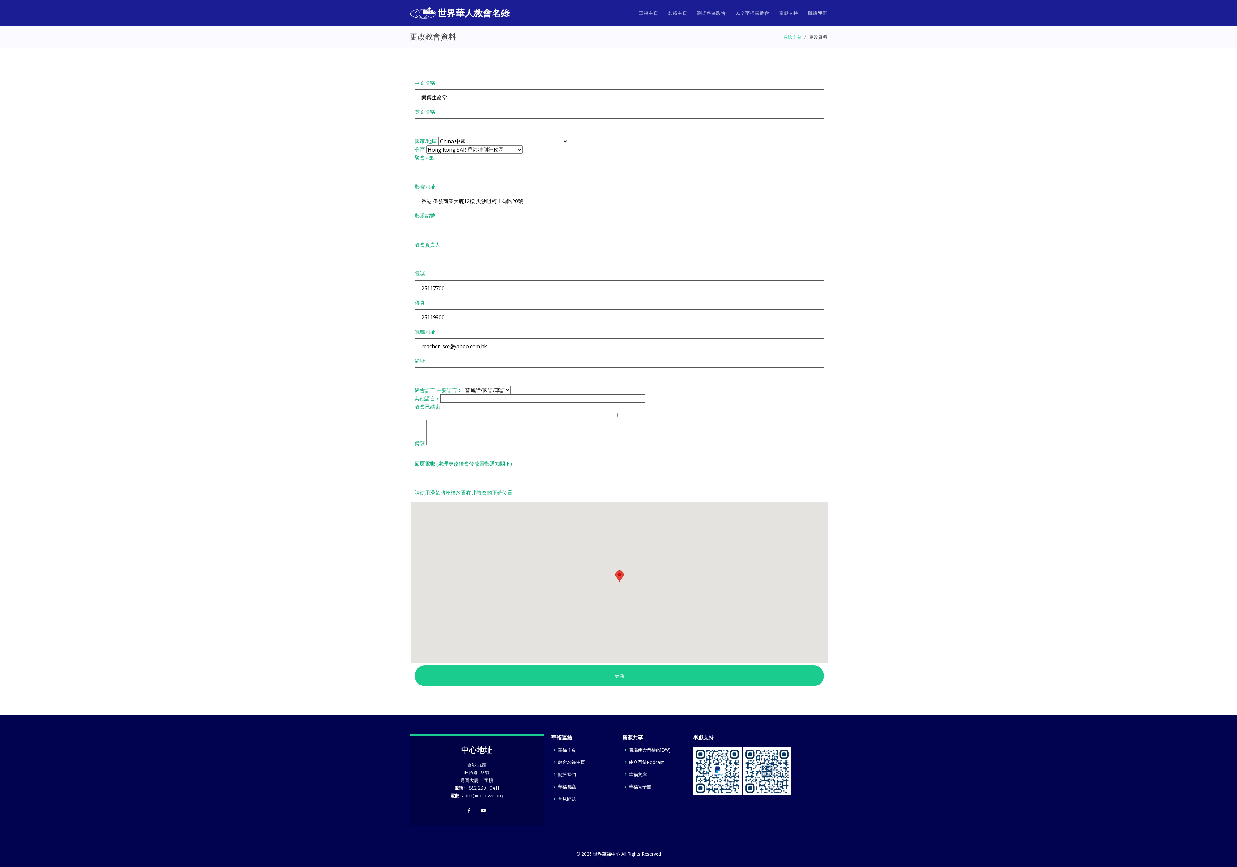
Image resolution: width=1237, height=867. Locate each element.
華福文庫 (638, 774)
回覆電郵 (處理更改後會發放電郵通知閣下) (463, 463)
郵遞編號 (425, 215)
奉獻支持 (788, 13)
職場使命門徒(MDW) (650, 750)
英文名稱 (425, 111)
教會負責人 (427, 244)
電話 (420, 273)
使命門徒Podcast (646, 762)
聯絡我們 (817, 13)
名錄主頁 (677, 13)
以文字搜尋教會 (752, 13)
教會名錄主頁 (571, 762)
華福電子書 (640, 786)
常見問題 (567, 799)
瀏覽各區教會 (711, 13)
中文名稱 (425, 82)
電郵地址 (425, 331)
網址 (420, 360)
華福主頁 (648, 13)
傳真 (420, 302)
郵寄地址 (425, 186)
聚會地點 (425, 157)
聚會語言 (425, 390)
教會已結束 (427, 406)
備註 (420, 443)
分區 (420, 149)
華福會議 (567, 786)
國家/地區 (426, 141)
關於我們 (567, 774)
